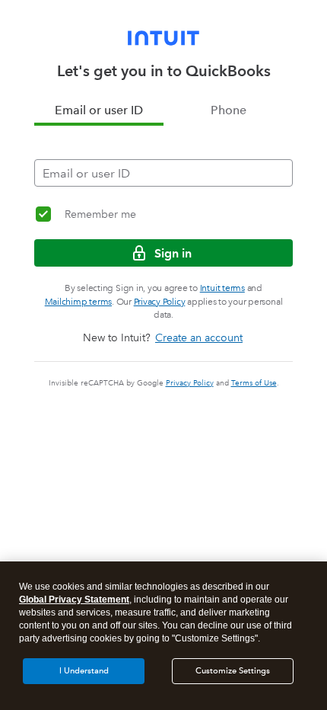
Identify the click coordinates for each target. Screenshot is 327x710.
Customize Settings (232, 671)
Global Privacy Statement (74, 599)
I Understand (84, 671)
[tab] (99, 110)
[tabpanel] (163, 156)
